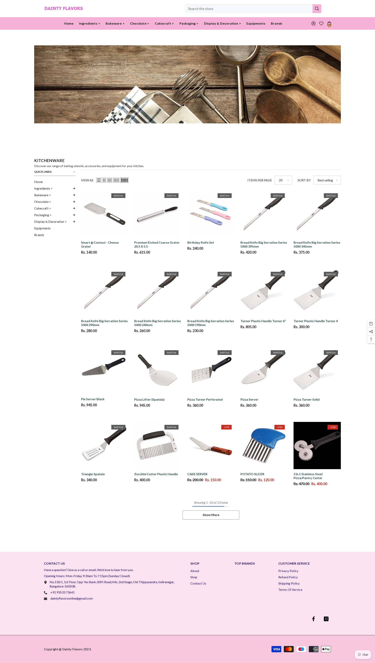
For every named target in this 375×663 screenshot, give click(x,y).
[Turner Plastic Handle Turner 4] (317, 292)
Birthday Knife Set (200, 242)
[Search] (253, 8)
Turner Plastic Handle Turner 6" (263, 321)
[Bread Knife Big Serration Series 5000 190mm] (211, 292)
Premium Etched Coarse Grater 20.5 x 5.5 (157, 244)
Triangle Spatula (93, 474)
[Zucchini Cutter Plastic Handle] (157, 445)
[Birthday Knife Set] (211, 214)
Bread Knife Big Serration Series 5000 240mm (157, 323)
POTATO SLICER (252, 474)
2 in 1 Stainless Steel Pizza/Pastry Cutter (308, 476)
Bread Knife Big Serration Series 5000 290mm (104, 323)
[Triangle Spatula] (104, 445)
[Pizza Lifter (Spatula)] (157, 371)
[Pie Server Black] (104, 370)
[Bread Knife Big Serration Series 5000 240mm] (157, 292)
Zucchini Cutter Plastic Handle (156, 474)
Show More (211, 515)
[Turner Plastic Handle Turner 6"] (264, 292)
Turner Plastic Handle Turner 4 (316, 321)
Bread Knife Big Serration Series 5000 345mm (317, 244)
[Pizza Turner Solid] (317, 371)
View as (87, 180)
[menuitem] (54, 181)
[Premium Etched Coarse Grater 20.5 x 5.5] (157, 214)
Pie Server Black (92, 399)
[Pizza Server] (264, 371)
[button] (54, 188)
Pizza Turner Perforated (205, 399)
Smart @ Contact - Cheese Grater (100, 244)
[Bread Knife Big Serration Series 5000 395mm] (264, 214)
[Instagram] (326, 619)
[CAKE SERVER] (211, 445)
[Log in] (313, 23)
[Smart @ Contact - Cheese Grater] (104, 214)
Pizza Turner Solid (307, 399)
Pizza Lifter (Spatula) (149, 399)
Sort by (304, 180)
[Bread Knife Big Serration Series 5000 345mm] (317, 214)
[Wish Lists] (321, 23)
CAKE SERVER (197, 474)
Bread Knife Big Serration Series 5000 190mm (210, 323)
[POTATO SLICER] (264, 445)
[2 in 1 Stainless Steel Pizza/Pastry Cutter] (317, 445)
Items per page (259, 180)
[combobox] (248, 8)
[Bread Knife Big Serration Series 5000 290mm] (104, 292)
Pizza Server (249, 399)
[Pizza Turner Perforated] (211, 371)
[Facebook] (313, 619)
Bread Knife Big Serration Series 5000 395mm (263, 244)
